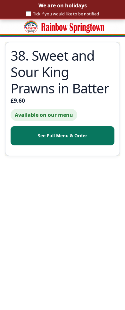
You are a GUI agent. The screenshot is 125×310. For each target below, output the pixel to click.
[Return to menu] (62, 28)
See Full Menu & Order (62, 136)
